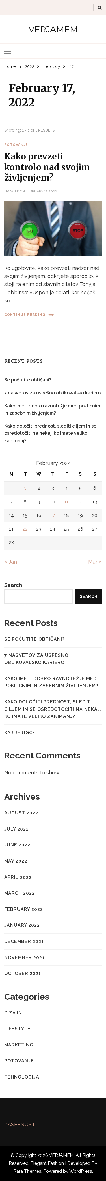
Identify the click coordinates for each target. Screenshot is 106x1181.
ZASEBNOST (19, 1124)
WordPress (80, 1171)
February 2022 (23, 909)
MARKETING (18, 1045)
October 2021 (22, 973)
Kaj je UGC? (19, 732)
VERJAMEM (53, 29)
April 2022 (18, 877)
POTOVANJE (16, 145)
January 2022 (22, 925)
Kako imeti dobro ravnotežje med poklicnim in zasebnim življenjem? (52, 409)
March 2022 (19, 893)
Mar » (95, 562)
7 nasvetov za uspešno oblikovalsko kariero (52, 393)
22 (25, 529)
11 (66, 502)
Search (13, 585)
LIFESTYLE (17, 1028)
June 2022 (17, 845)
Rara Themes (27, 1171)
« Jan (10, 562)
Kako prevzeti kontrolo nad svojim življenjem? (47, 167)
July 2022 (16, 829)
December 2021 (24, 941)
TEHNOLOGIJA (21, 1077)
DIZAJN (13, 1013)
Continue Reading (25, 315)
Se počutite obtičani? (27, 380)
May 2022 (15, 861)
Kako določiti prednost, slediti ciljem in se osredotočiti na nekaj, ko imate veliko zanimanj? (50, 433)
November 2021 (24, 957)
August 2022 (21, 813)
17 (52, 515)
